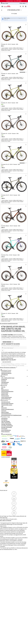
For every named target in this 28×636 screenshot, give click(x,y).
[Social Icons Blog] (14, 513)
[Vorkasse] (10, 448)
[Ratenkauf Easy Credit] (4, 448)
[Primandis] (18, 439)
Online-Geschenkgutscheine (7, 391)
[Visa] (4, 445)
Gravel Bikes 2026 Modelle (7, 425)
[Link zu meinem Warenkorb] (26, 6)
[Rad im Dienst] (23, 439)
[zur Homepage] (7, 6)
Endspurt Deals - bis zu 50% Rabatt (13, 1)
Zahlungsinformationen (6, 373)
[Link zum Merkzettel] (23, 6)
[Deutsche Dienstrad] (22, 436)
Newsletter (3, 380)
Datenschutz (4, 407)
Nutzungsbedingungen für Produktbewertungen (11, 415)
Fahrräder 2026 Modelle (6, 424)
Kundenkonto (4, 379)
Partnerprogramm (5, 395)
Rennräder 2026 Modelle (6, 427)
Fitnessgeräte (4, 428)
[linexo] (7, 442)
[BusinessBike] (16, 436)
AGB (2, 406)
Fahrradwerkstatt (5, 382)
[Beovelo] (3, 442)
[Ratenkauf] (19, 445)
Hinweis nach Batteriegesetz (7, 409)
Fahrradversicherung (5, 402)
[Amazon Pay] (23, 442)
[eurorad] (12, 442)
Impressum (3, 410)
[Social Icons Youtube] (14, 498)
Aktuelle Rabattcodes (6, 398)
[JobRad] (4, 436)
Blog (2, 388)
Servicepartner (4, 383)
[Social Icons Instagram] (14, 503)
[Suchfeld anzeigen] (20, 6)
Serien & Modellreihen (6, 430)
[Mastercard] (9, 445)
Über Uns (3, 387)
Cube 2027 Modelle (5, 421)
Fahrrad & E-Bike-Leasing (6, 404)
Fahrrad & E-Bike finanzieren (7, 403)
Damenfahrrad (4, 418)
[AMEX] (14, 445)
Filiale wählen (7, 18)
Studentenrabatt (4, 392)
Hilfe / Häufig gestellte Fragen (7, 378)
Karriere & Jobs (4, 394)
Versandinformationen (6, 371)
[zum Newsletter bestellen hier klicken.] (2, 350)
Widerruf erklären (5, 412)
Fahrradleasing (4, 374)
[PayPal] (17, 442)
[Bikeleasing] (10, 436)
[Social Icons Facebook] (14, 493)
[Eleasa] (12, 439)
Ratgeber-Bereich (5, 390)
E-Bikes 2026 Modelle (6, 422)
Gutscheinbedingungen (6, 413)
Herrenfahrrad (4, 419)
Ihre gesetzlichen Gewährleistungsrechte (9, 323)
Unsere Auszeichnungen (6, 397)
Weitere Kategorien (5, 431)
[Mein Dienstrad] (5, 439)
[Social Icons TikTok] (14, 508)
